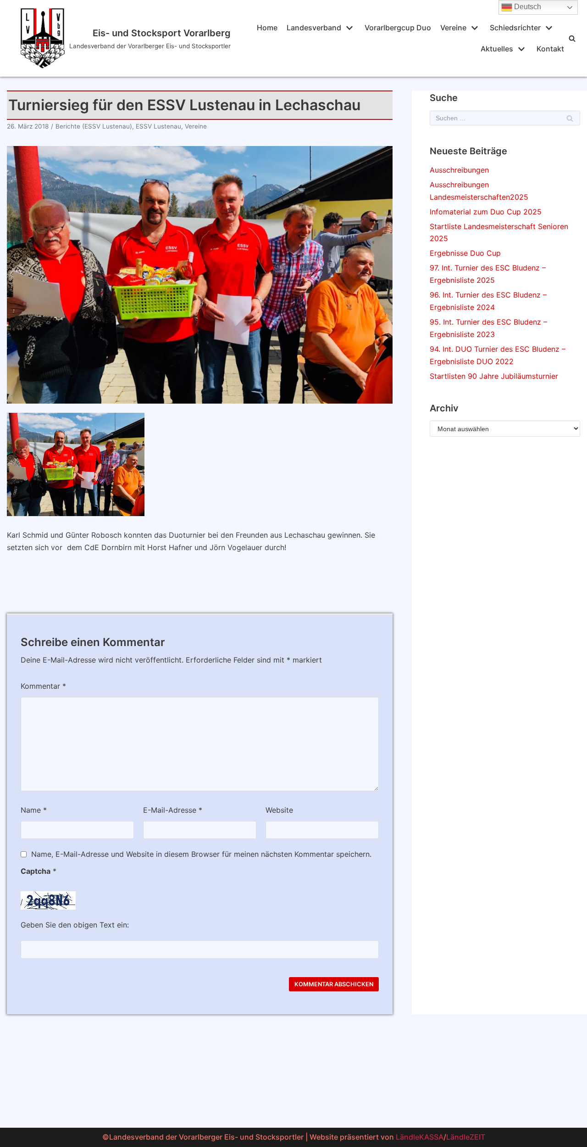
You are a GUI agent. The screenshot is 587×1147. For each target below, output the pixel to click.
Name (34, 810)
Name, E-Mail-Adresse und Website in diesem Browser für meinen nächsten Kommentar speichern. (201, 854)
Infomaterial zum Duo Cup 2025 (486, 211)
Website (279, 810)
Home (267, 27)
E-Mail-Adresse (172, 810)
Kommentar (43, 686)
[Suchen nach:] (505, 118)
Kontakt (550, 48)
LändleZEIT (465, 1136)
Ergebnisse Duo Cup (465, 253)
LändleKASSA (419, 1136)
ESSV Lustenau (158, 126)
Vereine (196, 126)
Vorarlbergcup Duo (398, 27)
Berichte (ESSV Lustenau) (93, 126)
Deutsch (526, 7)
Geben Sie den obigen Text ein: (75, 924)
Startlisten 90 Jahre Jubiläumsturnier (494, 376)
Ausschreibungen (459, 169)
